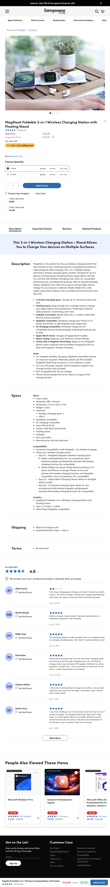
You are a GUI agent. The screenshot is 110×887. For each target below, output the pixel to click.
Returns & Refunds (86, 848)
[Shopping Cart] (102, 11)
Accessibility (83, 854)
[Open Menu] (7, 11)
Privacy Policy (56, 865)
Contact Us (55, 858)
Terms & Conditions (86, 851)
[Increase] (18, 185)
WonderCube (16, 156)
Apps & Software (15, 20)
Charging (33, 30)
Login (52, 854)
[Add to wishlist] (105, 121)
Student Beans (84, 865)
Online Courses (37, 20)
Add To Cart (42, 185)
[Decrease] (8, 185)
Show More (55, 737)
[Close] (101, 3)
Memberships (59, 20)
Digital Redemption (59, 851)
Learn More (41, 193)
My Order (54, 848)
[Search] (97, 11)
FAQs (52, 862)
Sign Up (13, 863)
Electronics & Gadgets (83, 20)
